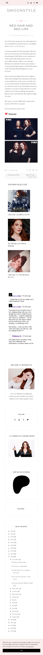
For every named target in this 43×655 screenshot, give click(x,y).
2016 (11, 554)
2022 (11, 537)
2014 (11, 620)
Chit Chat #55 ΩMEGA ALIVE (19, 214)
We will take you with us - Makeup (17, 244)
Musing (16, 170)
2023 (11, 534)
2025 (11, 531)
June (13, 603)
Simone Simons (18, 35)
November (15, 588)
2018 (11, 548)
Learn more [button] (30, 646)
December (15, 559)
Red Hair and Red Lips (19, 562)
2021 (11, 540)
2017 (11, 551)
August (14, 597)
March (14, 611)
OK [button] (21, 650)
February (15, 614)
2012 (11, 625)
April (13, 608)
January (14, 617)
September (15, 594)
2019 (11, 545)
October (15, 591)
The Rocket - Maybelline (19, 566)
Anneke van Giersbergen (17, 46)
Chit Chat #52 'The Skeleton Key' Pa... (18, 276)
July (13, 600)
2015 (11, 557)
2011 (11, 628)
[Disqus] (21, 318)
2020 (12, 542)
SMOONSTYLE (21, 10)
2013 (11, 623)
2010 (11, 631)
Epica (21, 21)
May (13, 605)
